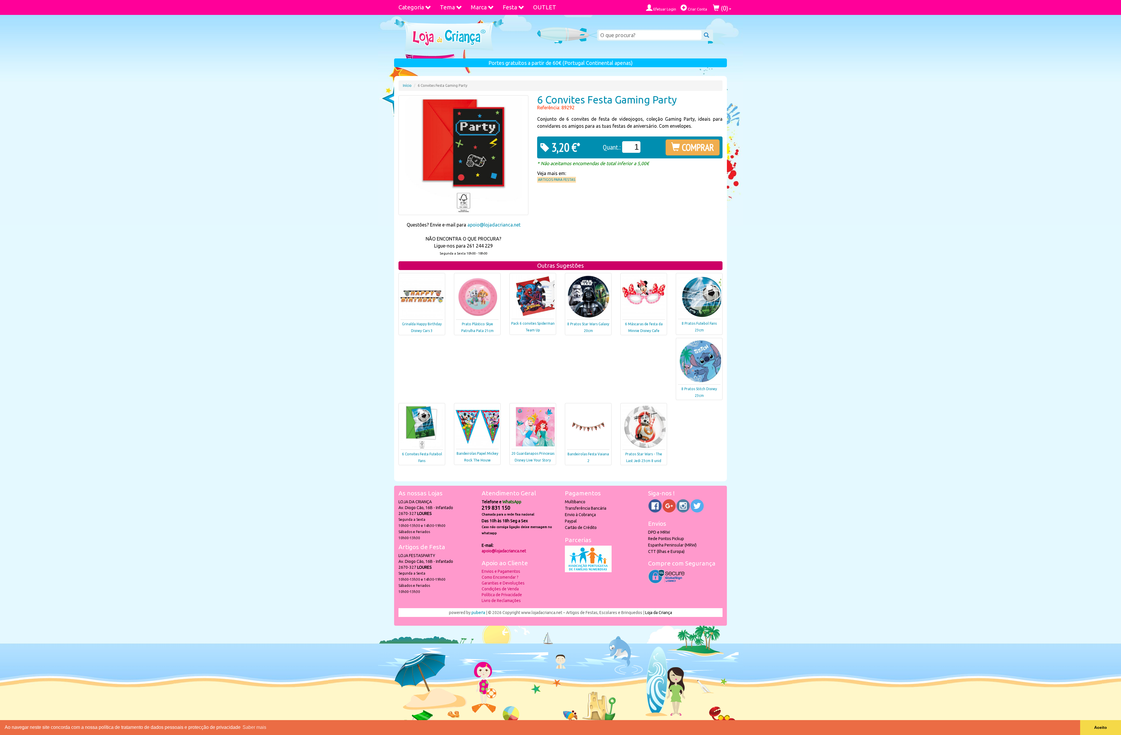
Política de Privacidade (502, 594)
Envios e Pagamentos (501, 571)
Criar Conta (697, 9)
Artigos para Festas (556, 179)
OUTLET (544, 7)
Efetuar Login (664, 9)
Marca (479, 7)
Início (407, 85)
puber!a (478, 612)
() (723, 8)
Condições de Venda (500, 589)
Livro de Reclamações (501, 600)
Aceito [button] (1100, 727)
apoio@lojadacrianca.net (494, 224)
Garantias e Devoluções (503, 583)
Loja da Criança (658, 612)
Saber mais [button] (254, 727)
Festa (510, 7)
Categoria (411, 7)
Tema (447, 7)
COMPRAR (697, 147)
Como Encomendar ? (500, 577)
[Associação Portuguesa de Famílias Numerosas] (588, 570)
